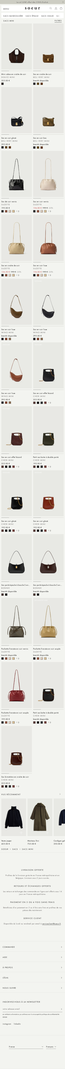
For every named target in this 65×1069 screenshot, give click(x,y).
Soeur (4, 849)
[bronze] (10, 339)
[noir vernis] (2, 211)
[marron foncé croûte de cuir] (2, 84)
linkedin (17, 1024)
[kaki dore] (38, 84)
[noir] (34, 84)
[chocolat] (2, 594)
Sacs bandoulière (13, 16)
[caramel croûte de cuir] (41, 84)
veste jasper (6, 840)
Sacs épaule (32, 16)
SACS (15, 849)
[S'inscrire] (61, 1009)
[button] (7, 8)
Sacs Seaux (47, 16)
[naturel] (6, 339)
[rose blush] (6, 211)
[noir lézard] (38, 403)
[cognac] (45, 403)
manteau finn (33, 840)
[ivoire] (10, 211)
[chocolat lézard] (34, 403)
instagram (7, 1024)
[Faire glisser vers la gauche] (52, 794)
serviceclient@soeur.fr (51, 923)
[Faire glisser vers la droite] (60, 794)
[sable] (13, 211)
